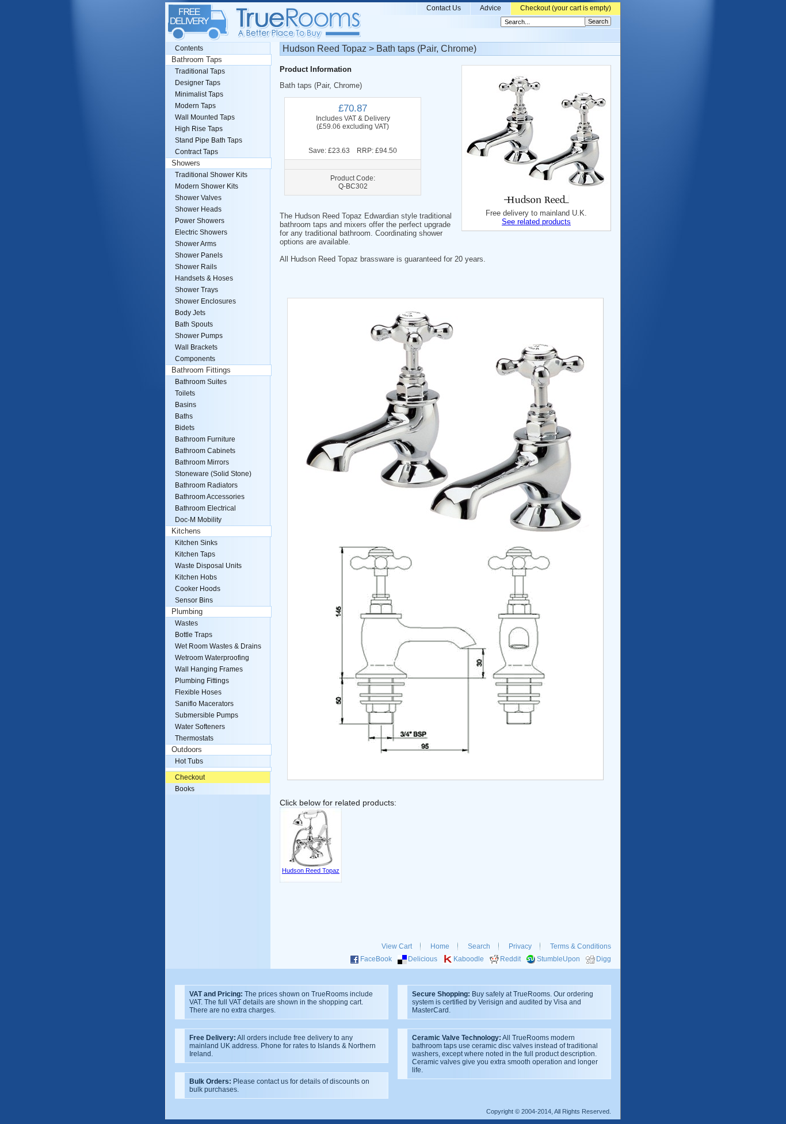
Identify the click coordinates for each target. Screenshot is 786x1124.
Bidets (184, 428)
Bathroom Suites (201, 382)
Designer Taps (197, 83)
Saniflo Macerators (204, 704)
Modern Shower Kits (206, 186)
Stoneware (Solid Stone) (213, 474)
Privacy (520, 946)
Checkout (190, 777)
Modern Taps (195, 106)
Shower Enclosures (205, 301)
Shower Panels (199, 255)
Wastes (186, 623)
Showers (185, 163)
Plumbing (187, 612)
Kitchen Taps (195, 554)
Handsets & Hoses (204, 278)
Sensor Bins (194, 600)
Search (479, 946)
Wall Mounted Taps (205, 117)
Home (439, 946)
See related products (536, 221)
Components (195, 359)
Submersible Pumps (206, 715)
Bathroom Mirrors (202, 462)
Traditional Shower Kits (211, 175)
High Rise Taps (199, 129)
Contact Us (443, 8)
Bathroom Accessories (210, 497)
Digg (603, 959)
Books (184, 789)
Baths (184, 416)
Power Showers (199, 221)
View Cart (396, 946)
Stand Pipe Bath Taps (208, 140)
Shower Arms (195, 244)
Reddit (510, 959)
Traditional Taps (200, 71)
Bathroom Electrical (205, 508)
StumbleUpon (558, 959)
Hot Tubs (189, 761)
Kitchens (186, 531)
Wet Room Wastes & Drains (218, 646)
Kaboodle (468, 959)
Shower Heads (198, 209)
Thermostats (194, 738)
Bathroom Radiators (206, 485)
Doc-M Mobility (198, 520)
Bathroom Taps (196, 60)
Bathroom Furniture (205, 439)
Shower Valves (198, 198)
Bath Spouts (194, 324)
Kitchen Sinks (196, 543)
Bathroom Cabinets (205, 451)
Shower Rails (196, 267)
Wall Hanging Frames (209, 669)
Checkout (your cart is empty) (565, 8)
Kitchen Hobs (196, 577)
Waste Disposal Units (208, 566)
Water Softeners (200, 727)
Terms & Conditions (580, 946)
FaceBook (376, 959)
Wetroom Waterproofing (212, 658)
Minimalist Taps (199, 94)
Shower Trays (196, 290)
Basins (185, 405)
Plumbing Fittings (202, 681)
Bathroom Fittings (201, 370)
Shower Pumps (199, 336)
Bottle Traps (193, 635)
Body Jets (190, 313)
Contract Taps (196, 152)
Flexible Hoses (198, 692)
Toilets (185, 393)
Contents (189, 48)
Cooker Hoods (197, 589)
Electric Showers (201, 232)
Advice (490, 8)
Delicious (422, 959)
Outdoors (186, 750)
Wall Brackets (196, 347)
